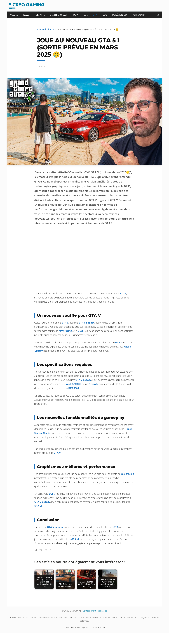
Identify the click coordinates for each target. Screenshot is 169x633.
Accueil (14, 14)
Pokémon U (138, 14)
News (26, 14)
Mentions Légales (99, 610)
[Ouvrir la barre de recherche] (158, 15)
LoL (86, 14)
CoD (105, 14)
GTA (95, 14)
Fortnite (39, 14)
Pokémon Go (119, 14)
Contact (86, 610)
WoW (75, 14)
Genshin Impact (58, 14)
